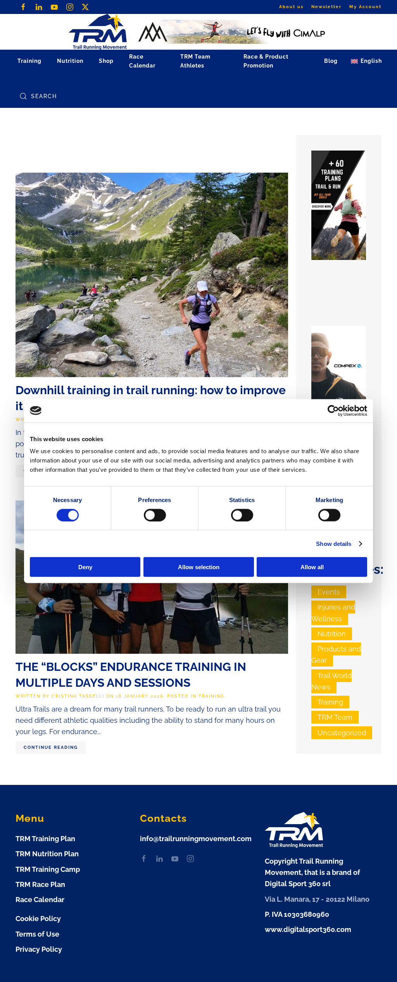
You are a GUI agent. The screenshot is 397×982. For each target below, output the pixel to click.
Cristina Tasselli (78, 696)
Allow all (312, 567)
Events (329, 592)
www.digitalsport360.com (308, 929)
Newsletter (326, 6)
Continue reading (51, 747)
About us (291, 6)
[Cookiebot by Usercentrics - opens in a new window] (333, 410)
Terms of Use (37, 934)
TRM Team (335, 717)
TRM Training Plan (45, 839)
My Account (365, 6)
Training (211, 696)
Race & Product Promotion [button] (265, 61)
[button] (366, 61)
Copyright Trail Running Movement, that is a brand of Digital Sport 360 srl (312, 872)
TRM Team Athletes (195, 61)
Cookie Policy (38, 918)
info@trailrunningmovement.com (196, 839)
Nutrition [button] (70, 61)
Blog (331, 61)
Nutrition (332, 634)
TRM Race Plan (40, 884)
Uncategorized (342, 733)
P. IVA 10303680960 (297, 914)
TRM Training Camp (48, 869)
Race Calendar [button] (142, 61)
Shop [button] (106, 61)
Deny (85, 567)
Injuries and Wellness (333, 612)
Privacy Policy (39, 949)
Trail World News (331, 681)
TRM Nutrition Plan (47, 854)
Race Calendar (40, 899)
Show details (333, 543)
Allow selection (198, 567)
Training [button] (29, 61)
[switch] (155, 515)
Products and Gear (336, 654)
